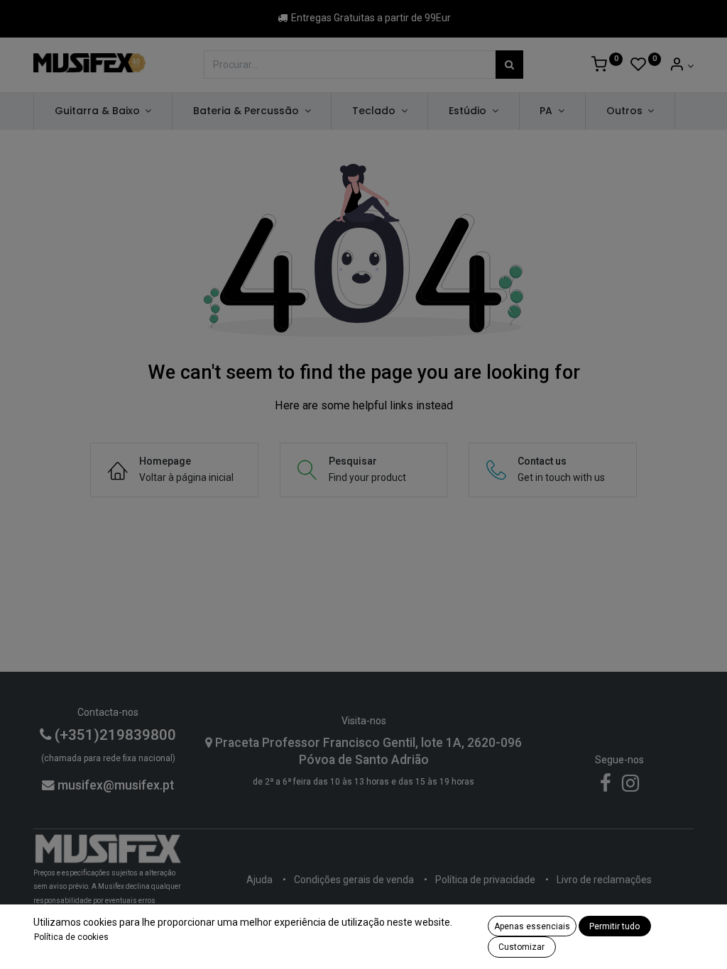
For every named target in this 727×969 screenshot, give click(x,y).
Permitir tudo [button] (614, 926)
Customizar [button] (521, 947)
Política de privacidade (485, 879)
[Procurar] (509, 64)
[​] (605, 786)
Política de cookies (71, 937)
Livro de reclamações (604, 879)
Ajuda (259, 879)
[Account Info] (681, 66)
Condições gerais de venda (354, 879)
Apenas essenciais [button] (532, 926)
